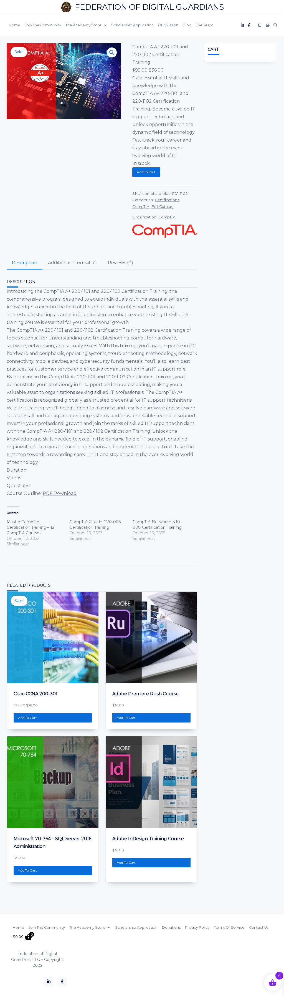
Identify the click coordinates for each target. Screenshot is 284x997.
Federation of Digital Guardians (149, 7)
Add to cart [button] (27, 718)
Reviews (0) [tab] (120, 262)
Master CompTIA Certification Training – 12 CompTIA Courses (30, 527)
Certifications (167, 200)
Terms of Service (229, 927)
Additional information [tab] (72, 262)
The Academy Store (83, 25)
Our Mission (168, 25)
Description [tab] (24, 262)
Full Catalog (162, 206)
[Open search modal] (275, 25)
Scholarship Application (132, 25)
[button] (112, 52)
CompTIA (140, 206)
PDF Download (60, 493)
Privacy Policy (197, 927)
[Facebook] (249, 25)
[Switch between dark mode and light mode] (259, 25)
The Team (204, 25)
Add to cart (146, 172)
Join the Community (43, 25)
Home (14, 25)
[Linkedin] (242, 25)
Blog (187, 25)
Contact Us (258, 927)
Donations (171, 927)
